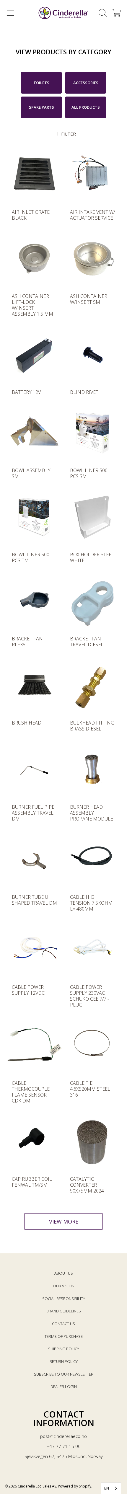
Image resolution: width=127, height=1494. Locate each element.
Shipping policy (63, 1348)
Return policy (64, 1361)
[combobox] (111, 1488)
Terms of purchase (64, 1336)
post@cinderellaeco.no (63, 1436)
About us (63, 1273)
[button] (10, 12)
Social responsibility (63, 1298)
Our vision (63, 1286)
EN (106, 1488)
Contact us (63, 1323)
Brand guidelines (63, 1311)
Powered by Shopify (74, 1486)
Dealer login (64, 1386)
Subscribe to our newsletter (63, 1374)
